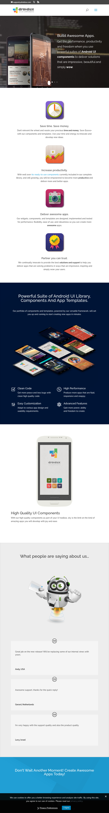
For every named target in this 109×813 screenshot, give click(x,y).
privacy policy (76, 801)
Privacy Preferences (49, 808)
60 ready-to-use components (45, 174)
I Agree (66, 808)
